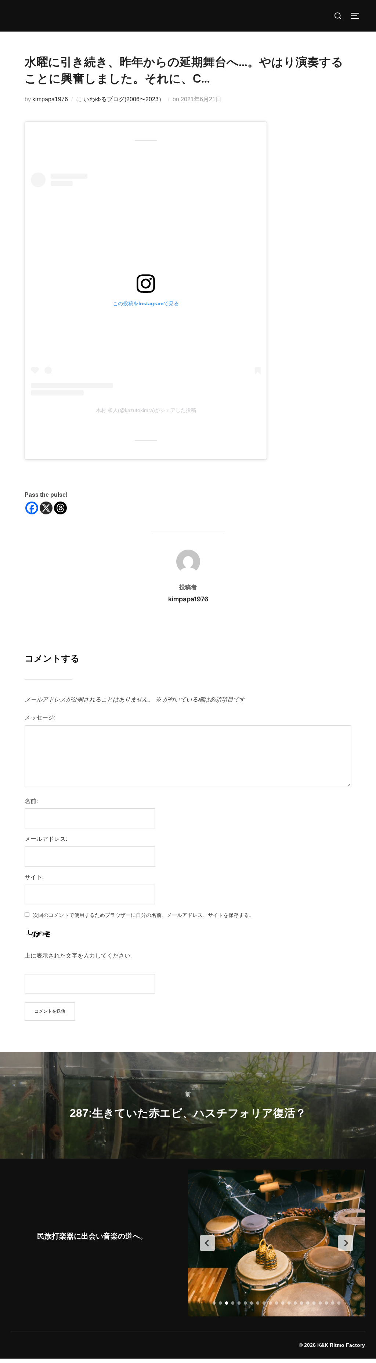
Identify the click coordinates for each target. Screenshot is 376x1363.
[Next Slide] (345, 1243)
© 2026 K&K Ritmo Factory (332, 1345)
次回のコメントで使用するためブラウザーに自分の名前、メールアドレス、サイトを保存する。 (143, 915)
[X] (46, 508)
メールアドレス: (46, 839)
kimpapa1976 (50, 99)
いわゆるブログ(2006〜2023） (123, 99)
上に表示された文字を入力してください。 (80, 955)
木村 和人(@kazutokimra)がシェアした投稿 (146, 410)
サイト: (34, 877)
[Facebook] (31, 508)
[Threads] (60, 508)
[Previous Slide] (207, 1243)
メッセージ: (40, 717)
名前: (31, 801)
